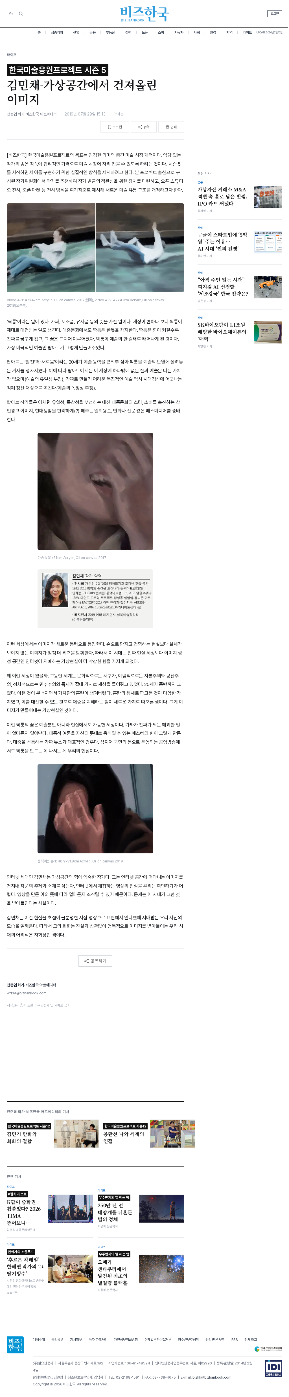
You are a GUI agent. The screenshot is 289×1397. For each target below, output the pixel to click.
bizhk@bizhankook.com (211, 1377)
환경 (213, 32)
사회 (197, 32)
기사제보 (76, 1340)
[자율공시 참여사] (273, 1368)
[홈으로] (15, 1344)
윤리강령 (57, 1340)
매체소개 (39, 1340)
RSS (234, 1340)
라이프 (247, 32)
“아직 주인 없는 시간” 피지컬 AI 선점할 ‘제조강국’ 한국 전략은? (223, 286)
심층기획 (57, 32)
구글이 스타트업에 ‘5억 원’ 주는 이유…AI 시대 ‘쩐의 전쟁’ (222, 241)
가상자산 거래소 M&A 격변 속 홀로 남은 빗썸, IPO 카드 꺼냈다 (223, 196)
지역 (229, 32)
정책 (128, 32)
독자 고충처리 (98, 1340)
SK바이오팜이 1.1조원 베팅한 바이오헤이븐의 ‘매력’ (222, 331)
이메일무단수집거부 (157, 1340)
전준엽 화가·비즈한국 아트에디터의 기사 (38, 1112)
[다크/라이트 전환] (11, 13)
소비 (161, 32)
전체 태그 (250, 1340)
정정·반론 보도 (215, 1340)
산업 (76, 32)
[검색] (21, 14)
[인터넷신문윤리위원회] (268, 1349)
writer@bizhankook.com (26, 993)
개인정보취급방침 (126, 1340)
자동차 (178, 32)
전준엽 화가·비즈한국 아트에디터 (32, 114)
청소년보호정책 (188, 1340)
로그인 (275, 14)
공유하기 (98, 960)
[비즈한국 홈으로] (144, 14)
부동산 (110, 32)
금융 (92, 32)
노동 (145, 32)
